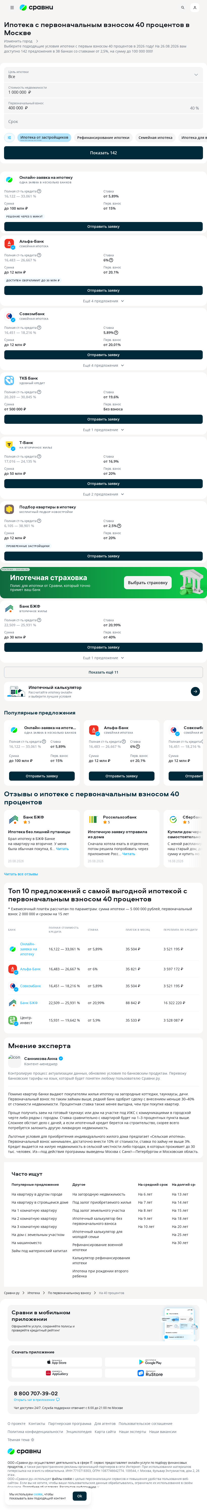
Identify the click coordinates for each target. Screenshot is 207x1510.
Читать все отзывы (21, 874)
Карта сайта (105, 1431)
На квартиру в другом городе (37, 1194)
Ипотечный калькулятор (55, 687)
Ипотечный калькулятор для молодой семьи (97, 1234)
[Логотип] (103, 1451)
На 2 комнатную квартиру (34, 1218)
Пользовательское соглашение (145, 1423)
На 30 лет (180, 1242)
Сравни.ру (11, 1293)
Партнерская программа (69, 1423)
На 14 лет (180, 1202)
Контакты (37, 1423)
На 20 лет (180, 1226)
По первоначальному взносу (69, 1293)
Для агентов (105, 1423)
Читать (62, 848)
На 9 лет (145, 1218)
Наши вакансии (162, 1431)
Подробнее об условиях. (41, 1487)
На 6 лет (145, 1194)
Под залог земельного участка (98, 1210)
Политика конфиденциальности (35, 1431)
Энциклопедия (79, 1431)
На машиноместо (26, 1242)
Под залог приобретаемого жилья (101, 1202)
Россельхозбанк (120, 817)
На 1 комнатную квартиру (34, 1210)
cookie (38, 1494)
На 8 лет (145, 1210)
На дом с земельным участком (38, 1234)
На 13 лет (180, 1194)
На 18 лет (180, 1218)
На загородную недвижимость (98, 1194)
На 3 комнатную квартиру (34, 1226)
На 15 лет (180, 1210)
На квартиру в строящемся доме (40, 1202)
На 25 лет (180, 1234)
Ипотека (34, 1293)
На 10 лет (146, 1226)
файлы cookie (62, 1479)
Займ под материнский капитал (39, 1250)
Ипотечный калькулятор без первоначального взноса (97, 1221)
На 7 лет (145, 1202)
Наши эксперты (132, 1431)
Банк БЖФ (33, 817)
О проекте (16, 1423)
